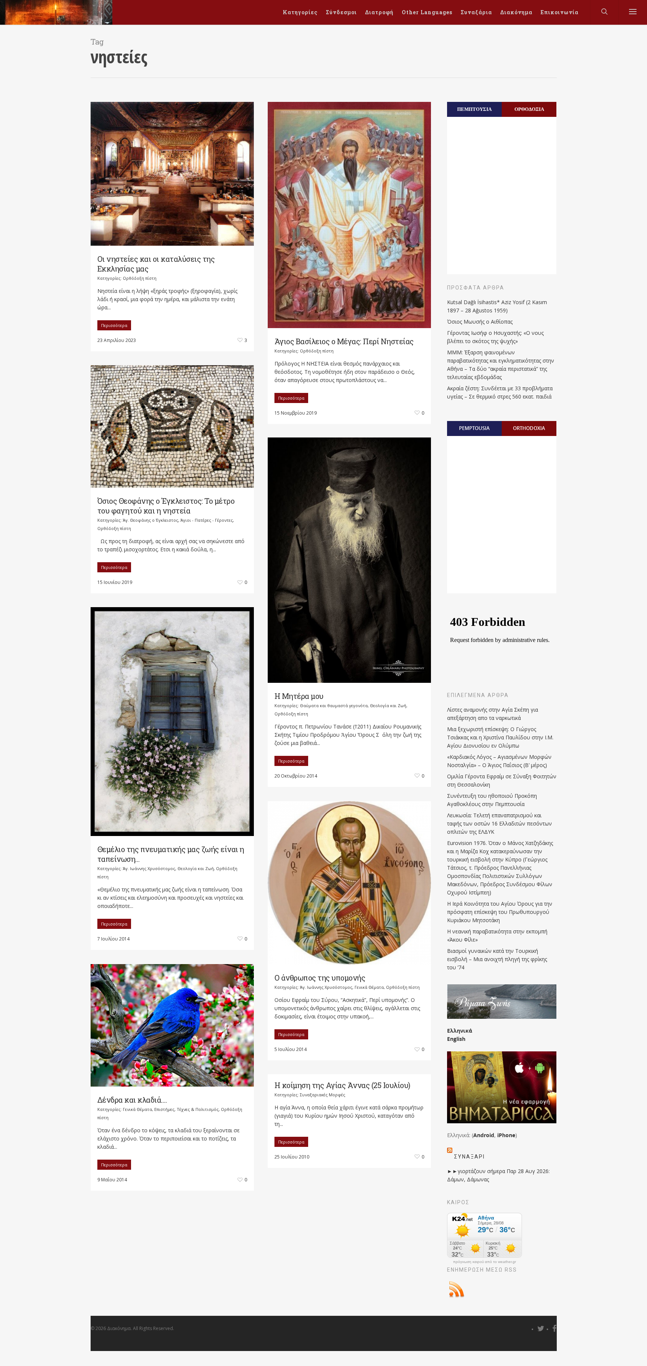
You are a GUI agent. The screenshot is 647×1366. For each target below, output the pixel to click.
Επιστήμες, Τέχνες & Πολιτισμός (186, 1109)
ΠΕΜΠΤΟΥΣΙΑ (474, 109)
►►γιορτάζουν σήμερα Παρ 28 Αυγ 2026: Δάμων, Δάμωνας (498, 1175)
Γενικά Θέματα (369, 987)
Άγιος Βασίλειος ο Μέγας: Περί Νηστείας (344, 341)
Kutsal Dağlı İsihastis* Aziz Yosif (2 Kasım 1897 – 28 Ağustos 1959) (497, 306)
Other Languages (427, 12)
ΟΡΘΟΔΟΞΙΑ (529, 109)
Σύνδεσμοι (341, 12)
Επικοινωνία (559, 12)
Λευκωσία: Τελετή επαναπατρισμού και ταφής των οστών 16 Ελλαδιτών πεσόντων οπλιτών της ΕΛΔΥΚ (499, 823)
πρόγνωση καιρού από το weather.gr (484, 1262)
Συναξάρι (469, 1157)
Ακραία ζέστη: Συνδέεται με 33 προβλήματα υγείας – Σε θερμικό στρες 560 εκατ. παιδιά (500, 392)
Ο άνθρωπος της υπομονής (319, 977)
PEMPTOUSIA (474, 428)
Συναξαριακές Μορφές (322, 1094)
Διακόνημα (516, 12)
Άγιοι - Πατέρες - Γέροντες (206, 520)
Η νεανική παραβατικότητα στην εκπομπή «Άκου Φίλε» (497, 935)
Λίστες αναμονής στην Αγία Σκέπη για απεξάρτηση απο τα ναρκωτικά (492, 713)
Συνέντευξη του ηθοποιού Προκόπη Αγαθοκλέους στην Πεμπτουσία (492, 800)
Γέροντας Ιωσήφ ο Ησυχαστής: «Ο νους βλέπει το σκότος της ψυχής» (495, 337)
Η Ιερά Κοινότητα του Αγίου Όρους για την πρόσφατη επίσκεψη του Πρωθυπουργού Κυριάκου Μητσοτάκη (499, 912)
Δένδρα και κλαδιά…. (132, 1100)
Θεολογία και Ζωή (388, 705)
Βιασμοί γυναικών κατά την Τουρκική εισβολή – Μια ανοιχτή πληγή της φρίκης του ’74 (497, 959)
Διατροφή (379, 12)
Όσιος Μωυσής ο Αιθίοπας (480, 321)
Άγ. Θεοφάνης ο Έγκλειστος (150, 520)
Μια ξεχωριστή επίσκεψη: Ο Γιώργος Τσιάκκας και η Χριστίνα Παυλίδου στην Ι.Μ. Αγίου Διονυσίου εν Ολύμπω (500, 737)
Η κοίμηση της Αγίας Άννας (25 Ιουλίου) (342, 1085)
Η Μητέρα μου (299, 696)
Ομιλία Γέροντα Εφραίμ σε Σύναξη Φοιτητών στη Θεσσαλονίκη (501, 780)
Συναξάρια (476, 12)
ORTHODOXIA (529, 428)
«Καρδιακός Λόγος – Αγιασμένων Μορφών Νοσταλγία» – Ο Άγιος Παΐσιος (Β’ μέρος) (499, 761)
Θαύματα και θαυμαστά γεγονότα (334, 705)
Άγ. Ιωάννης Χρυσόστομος (149, 868)
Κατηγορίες (300, 12)
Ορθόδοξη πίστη (140, 278)
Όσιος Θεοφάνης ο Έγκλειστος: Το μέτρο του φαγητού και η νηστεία (166, 505)
